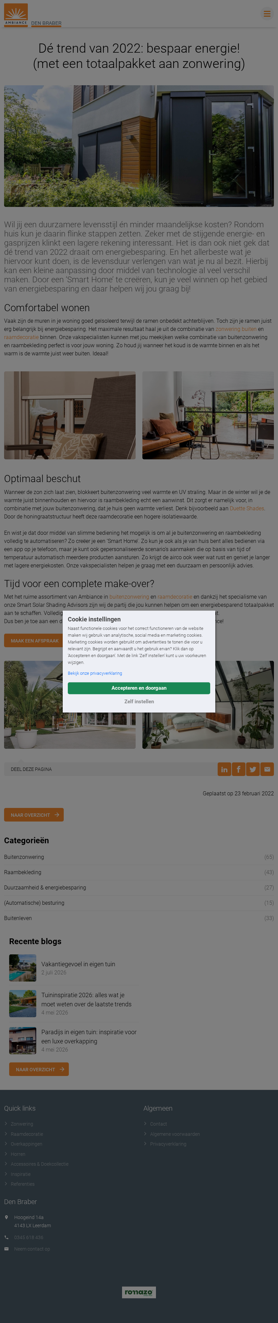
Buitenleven (18, 918)
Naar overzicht (30, 815)
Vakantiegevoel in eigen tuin (78, 964)
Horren (18, 1154)
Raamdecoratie (27, 1134)
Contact (158, 1124)
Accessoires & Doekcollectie (39, 1164)
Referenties (23, 1184)
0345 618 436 (28, 1237)
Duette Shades (247, 508)
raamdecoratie (21, 337)
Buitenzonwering (24, 857)
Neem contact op (32, 1249)
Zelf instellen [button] (139, 702)
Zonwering (22, 1124)
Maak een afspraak (35, 640)
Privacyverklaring (168, 1144)
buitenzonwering (129, 597)
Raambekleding (22, 872)
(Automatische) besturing (34, 903)
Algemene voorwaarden (175, 1134)
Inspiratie (21, 1174)
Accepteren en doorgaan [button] (139, 688)
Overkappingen (26, 1144)
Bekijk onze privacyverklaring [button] (95, 673)
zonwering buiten (236, 329)
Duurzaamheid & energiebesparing (45, 887)
